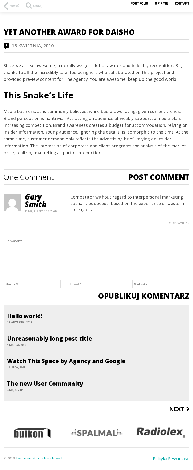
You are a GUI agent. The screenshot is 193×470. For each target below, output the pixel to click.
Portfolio (139, 3)
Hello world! (25, 316)
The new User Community (45, 383)
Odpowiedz (179, 223)
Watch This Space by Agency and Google (66, 361)
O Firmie (161, 3)
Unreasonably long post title (49, 338)
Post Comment (159, 177)
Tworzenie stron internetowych (39, 458)
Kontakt (182, 3)
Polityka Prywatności (171, 458)
